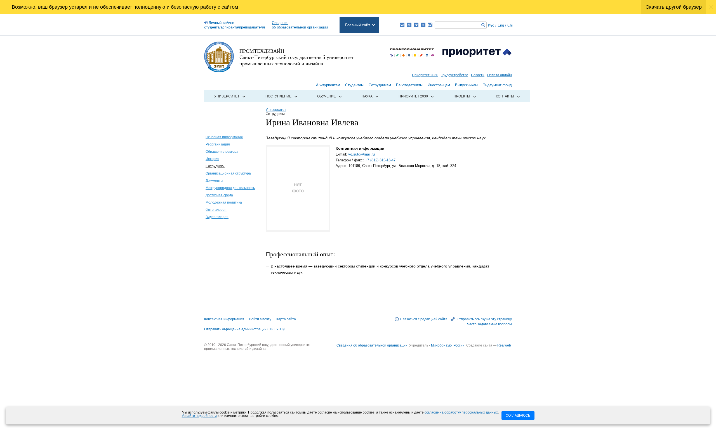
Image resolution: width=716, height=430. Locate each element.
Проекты (462, 96)
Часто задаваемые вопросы (489, 324)
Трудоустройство (454, 75)
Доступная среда (219, 195)
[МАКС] (409, 25)
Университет (226, 96)
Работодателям (409, 85)
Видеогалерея (217, 217)
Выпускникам (466, 85)
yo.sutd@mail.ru (361, 154)
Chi (510, 25)
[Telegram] (416, 25)
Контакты (505, 96)
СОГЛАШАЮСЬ (518, 415)
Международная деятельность (230, 188)
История (212, 159)
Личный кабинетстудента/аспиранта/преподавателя (234, 25)
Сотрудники (215, 166)
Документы (214, 181)
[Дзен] (423, 25)
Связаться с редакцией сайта (423, 319)
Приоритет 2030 (425, 75)
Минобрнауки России (448, 345)
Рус (491, 25)
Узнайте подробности (199, 416)
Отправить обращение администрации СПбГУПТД (244, 329)
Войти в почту (260, 319)
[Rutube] (430, 25)
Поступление (278, 96)
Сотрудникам (380, 85)
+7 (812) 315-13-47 (380, 160)
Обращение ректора (222, 152)
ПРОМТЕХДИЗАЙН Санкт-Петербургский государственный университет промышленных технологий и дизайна (296, 57)
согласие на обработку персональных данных (461, 412)
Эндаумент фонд (497, 85)
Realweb (504, 345)
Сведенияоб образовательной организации (300, 25)
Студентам (354, 85)
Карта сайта (286, 319)
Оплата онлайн (499, 75)
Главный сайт (357, 25)
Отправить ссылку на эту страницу (484, 319)
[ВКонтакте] (402, 25)
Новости (477, 75)
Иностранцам (439, 85)
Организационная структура (228, 173)
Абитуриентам (328, 85)
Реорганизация (218, 144)
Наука (367, 96)
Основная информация (224, 137)
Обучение (326, 96)
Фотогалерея (216, 210)
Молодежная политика (224, 202)
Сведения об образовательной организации (372, 345)
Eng (501, 25)
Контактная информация (224, 319)
